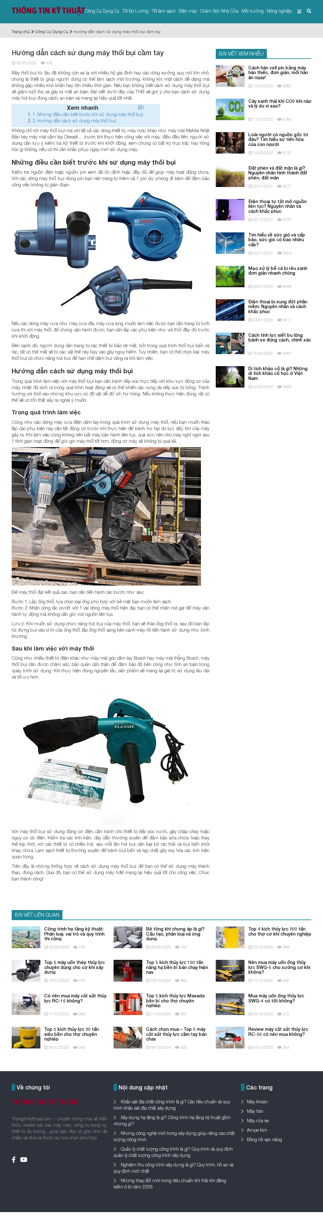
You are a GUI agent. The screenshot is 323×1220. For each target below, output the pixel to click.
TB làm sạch (164, 11)
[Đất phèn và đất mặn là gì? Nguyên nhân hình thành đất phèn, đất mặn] (230, 175)
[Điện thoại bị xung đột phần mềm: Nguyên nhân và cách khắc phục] (230, 309)
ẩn (141, 107)
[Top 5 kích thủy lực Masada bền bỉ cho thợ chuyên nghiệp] (128, 1003)
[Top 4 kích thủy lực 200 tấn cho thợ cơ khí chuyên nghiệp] (230, 936)
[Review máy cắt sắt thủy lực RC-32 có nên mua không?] (230, 1037)
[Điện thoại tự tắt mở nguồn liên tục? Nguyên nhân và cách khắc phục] (230, 209)
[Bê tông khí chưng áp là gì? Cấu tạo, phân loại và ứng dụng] (128, 936)
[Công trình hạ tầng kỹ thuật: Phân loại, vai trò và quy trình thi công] (26, 936)
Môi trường (253, 11)
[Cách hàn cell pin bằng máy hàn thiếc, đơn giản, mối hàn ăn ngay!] (230, 75)
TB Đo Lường (135, 11)
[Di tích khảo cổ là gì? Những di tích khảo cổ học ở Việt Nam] (230, 376)
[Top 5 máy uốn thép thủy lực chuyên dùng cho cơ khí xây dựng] (26, 970)
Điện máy (188, 11)
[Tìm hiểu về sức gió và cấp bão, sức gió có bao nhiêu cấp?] (230, 242)
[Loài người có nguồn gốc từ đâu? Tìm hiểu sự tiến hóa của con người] (230, 142)
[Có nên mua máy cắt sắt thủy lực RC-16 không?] (26, 1003)
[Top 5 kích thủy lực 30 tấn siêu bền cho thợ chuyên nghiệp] (26, 1037)
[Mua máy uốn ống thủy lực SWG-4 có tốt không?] (230, 1003)
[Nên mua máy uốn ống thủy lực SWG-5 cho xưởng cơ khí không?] (230, 970)
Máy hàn (255, 1111)
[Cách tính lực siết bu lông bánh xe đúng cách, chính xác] (230, 343)
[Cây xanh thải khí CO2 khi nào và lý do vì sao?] (230, 109)
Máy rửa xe (258, 1120)
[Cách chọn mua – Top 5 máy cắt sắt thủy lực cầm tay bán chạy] (128, 1037)
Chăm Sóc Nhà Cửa (219, 11)
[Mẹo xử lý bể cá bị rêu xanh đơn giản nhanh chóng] (230, 276)
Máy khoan (257, 1101)
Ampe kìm (257, 1130)
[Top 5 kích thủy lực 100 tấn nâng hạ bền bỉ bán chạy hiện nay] (128, 970)
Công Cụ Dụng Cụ (102, 11)
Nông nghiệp (279, 11)
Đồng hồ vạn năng (264, 1139)
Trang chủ (21, 31)
